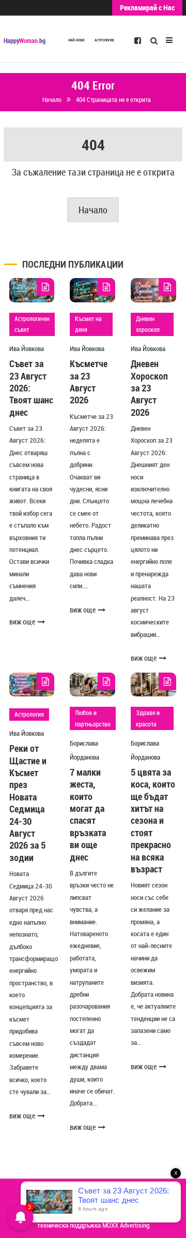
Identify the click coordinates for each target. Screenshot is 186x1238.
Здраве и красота (148, 718)
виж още (22, 622)
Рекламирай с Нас (147, 7)
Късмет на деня (88, 324)
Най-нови (76, 40)
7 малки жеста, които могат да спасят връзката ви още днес (88, 814)
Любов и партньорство (93, 718)
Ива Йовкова (26, 348)
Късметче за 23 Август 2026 (88, 381)
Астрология (104, 40)
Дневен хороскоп (148, 324)
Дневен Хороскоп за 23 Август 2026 (149, 387)
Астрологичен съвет (32, 324)
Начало (93, 209)
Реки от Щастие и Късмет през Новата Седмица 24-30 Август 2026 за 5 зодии (28, 803)
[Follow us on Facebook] (137, 40)
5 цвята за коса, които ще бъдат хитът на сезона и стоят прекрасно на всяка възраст (153, 820)
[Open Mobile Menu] (169, 39)
